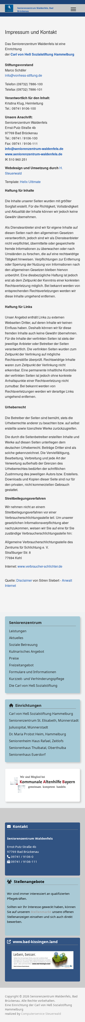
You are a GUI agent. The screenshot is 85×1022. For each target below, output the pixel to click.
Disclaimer (24, 580)
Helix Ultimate (30, 181)
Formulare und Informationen (32, 672)
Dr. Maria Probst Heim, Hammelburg (37, 734)
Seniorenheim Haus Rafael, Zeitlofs (36, 741)
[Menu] (73, 9)
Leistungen (17, 631)
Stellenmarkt (41, 912)
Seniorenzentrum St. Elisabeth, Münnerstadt (44, 720)
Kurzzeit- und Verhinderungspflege (36, 678)
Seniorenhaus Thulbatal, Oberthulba (37, 747)
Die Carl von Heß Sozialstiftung (33, 685)
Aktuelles (16, 638)
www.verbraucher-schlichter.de (40, 566)
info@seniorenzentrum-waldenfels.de (34, 148)
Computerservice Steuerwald (41, 1014)
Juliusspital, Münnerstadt (28, 727)
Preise (14, 658)
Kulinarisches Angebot (26, 651)
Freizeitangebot (21, 665)
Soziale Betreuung (23, 644)
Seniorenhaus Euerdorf (27, 754)
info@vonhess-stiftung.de (23, 75)
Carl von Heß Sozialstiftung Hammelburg (41, 713)
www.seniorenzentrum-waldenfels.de (33, 154)
